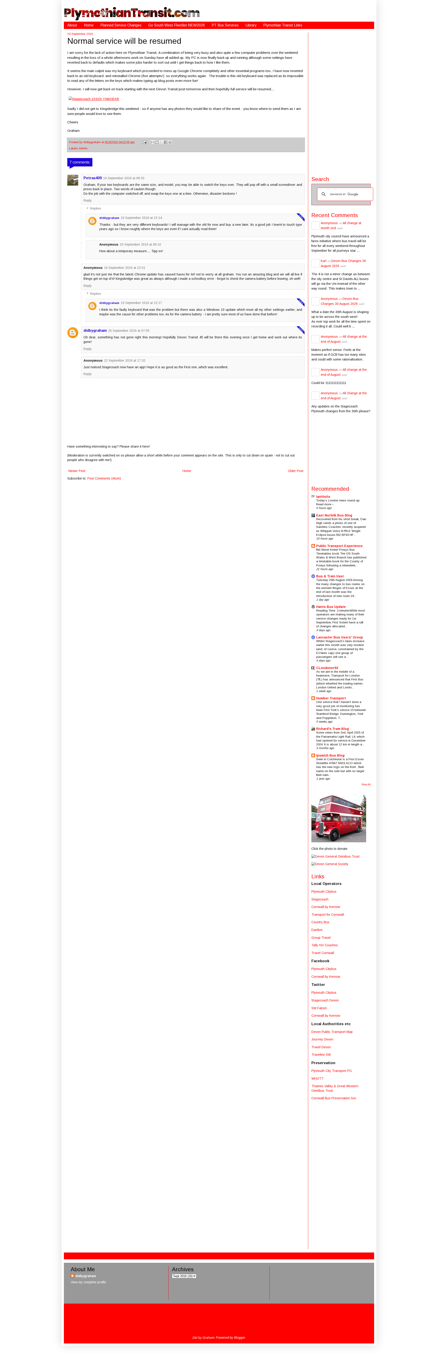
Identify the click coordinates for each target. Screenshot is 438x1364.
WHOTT (317, 1078)
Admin (83, 148)
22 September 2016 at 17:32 (124, 360)
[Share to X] (161, 142)
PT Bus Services (225, 25)
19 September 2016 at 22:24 (141, 218)
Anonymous (329, 223)
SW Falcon (319, 1008)
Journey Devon (322, 1039)
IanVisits (323, 496)
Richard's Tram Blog (332, 729)
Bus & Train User (330, 576)
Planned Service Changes (120, 25)
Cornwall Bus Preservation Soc (333, 1098)
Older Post (295, 471)
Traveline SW (321, 1054)
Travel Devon (321, 1047)
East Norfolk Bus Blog (334, 515)
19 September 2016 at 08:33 (123, 178)
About (72, 25)
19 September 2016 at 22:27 (141, 303)
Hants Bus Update (331, 607)
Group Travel (321, 937)
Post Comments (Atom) (104, 478)
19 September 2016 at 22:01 (124, 268)
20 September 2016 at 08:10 (140, 244)
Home (89, 25)
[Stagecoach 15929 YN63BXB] (93, 99)
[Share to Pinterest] (170, 142)
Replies (95, 208)
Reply (87, 200)
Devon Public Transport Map (332, 1032)
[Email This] (152, 142)
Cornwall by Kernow (325, 907)
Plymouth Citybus (323, 891)
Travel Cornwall (322, 953)
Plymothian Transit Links (282, 25)
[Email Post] (144, 142)
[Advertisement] (341, 100)
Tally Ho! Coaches (324, 945)
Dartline (317, 930)
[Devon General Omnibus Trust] (335, 856)
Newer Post (76, 471)
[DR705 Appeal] (338, 841)
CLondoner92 (327, 668)
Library (250, 25)
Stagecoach (319, 899)
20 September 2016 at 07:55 (128, 330)
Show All (366, 784)
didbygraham (92, 142)
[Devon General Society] (329, 864)
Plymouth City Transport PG (331, 1071)
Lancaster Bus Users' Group (339, 637)
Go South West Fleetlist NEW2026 (176, 25)
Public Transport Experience (339, 546)
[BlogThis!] (157, 142)
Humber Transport (331, 698)
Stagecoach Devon (325, 1000)
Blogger (239, 1337)
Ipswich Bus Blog (330, 755)
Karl (323, 261)
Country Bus (320, 922)
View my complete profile (88, 1282)
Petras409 (92, 178)
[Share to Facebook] (165, 142)
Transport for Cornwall (327, 914)
